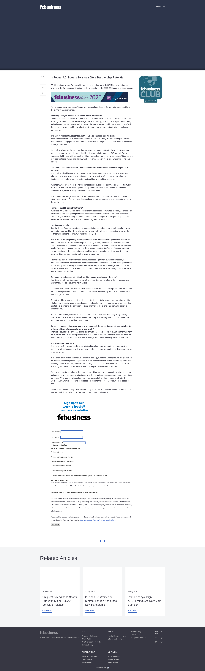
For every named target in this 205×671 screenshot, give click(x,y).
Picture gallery (113, 659)
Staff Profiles (87, 639)
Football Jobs (58, 452)
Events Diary (136, 632)
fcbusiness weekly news (62, 466)
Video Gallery (113, 662)
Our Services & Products (91, 642)
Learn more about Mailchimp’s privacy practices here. (98, 520)
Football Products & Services (63, 457)
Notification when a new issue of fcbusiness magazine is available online (80, 476)
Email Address (57, 443)
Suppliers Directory (138, 638)
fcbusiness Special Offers (62, 471)
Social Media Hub (114, 656)
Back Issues (87, 662)
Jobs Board (135, 635)
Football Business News (117, 636)
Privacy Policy (87, 645)
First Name (55, 432)
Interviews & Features (116, 639)
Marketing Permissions (59, 480)
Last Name (55, 437)
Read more (47, 610)
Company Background (90, 636)
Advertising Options (89, 656)
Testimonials (87, 659)
